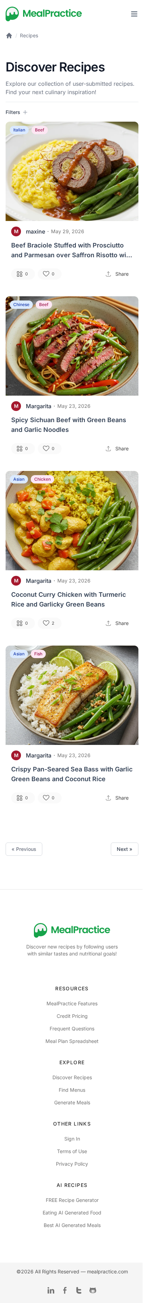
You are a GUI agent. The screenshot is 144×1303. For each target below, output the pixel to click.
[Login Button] (134, 14)
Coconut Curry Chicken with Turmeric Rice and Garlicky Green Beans (68, 599)
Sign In (72, 1139)
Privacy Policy (72, 1164)
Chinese (21, 304)
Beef (39, 129)
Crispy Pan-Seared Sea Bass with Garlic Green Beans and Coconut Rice (71, 774)
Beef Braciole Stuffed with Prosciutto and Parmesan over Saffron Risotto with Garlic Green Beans (71, 251)
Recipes (29, 35)
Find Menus (72, 1090)
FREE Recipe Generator (72, 1200)
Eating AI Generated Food (72, 1213)
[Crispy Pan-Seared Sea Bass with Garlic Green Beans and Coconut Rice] (72, 695)
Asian (18, 479)
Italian (19, 129)
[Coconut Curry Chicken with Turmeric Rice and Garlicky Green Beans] (72, 520)
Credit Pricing (72, 1016)
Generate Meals (72, 1102)
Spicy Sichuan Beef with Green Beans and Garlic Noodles (68, 424)
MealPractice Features (72, 1003)
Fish (38, 653)
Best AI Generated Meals (72, 1225)
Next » (124, 849)
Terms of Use (72, 1151)
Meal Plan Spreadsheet (72, 1041)
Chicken (42, 479)
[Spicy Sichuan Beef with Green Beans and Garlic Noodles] (72, 346)
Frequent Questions (72, 1028)
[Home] (44, 14)
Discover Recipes (72, 1077)
